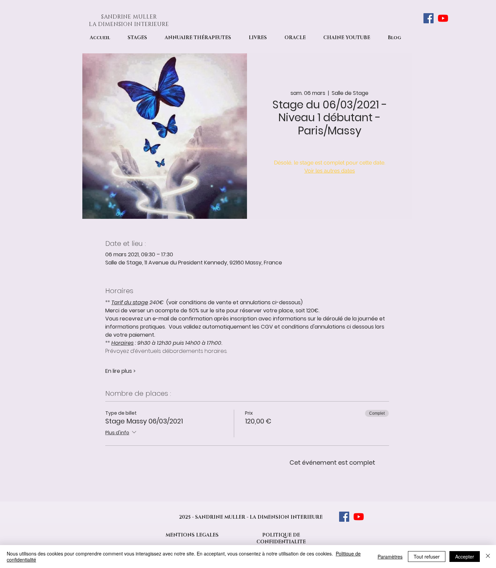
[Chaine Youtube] (443, 18)
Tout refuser (427, 556)
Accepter (464, 556)
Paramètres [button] (390, 556)
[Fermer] (488, 556)
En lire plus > (120, 371)
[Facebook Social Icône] (428, 18)
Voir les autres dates (329, 170)
